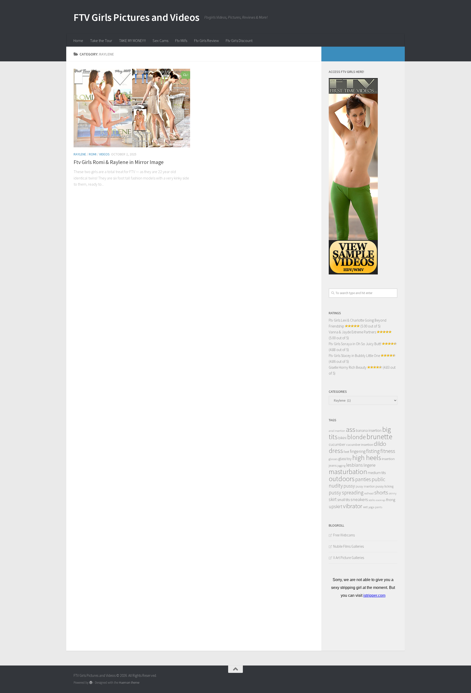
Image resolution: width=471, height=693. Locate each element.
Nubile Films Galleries (348, 546)
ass (350, 429)
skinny (392, 493)
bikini (342, 437)
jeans (333, 465)
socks (372, 500)
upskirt (335, 506)
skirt (333, 499)
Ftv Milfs (181, 40)
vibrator (352, 506)
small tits (343, 499)
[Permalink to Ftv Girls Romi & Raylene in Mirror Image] (132, 108)
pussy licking (384, 486)
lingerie (370, 465)
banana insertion (368, 430)
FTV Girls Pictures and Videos (136, 17)
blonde (356, 437)
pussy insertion (365, 486)
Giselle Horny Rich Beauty (347, 367)
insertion (388, 458)
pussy (349, 486)
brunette (379, 436)
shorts (381, 492)
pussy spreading (346, 492)
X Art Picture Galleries (348, 557)
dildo (380, 444)
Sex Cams (160, 40)
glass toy (345, 458)
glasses (333, 459)
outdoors (341, 479)
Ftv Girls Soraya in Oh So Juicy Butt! (355, 343)
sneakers (359, 499)
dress (336, 451)
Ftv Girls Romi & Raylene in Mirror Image (119, 162)
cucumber (337, 444)
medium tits (377, 472)
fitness (387, 451)
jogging (341, 465)
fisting (373, 451)
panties (363, 479)
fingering (358, 451)
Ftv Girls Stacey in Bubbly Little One (354, 355)
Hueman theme (129, 682)
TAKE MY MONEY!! (132, 40)
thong (390, 499)
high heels (366, 457)
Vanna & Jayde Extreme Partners (352, 332)
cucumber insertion (359, 445)
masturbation (348, 471)
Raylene (80, 154)
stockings (380, 500)
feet (346, 452)
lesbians (354, 465)
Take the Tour (101, 40)
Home (78, 40)
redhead (369, 493)
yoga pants (375, 507)
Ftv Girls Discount (239, 40)
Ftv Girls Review (206, 40)
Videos (104, 154)
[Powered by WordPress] (90, 682)
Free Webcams (344, 535)
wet (365, 507)
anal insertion (337, 431)
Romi (92, 154)
